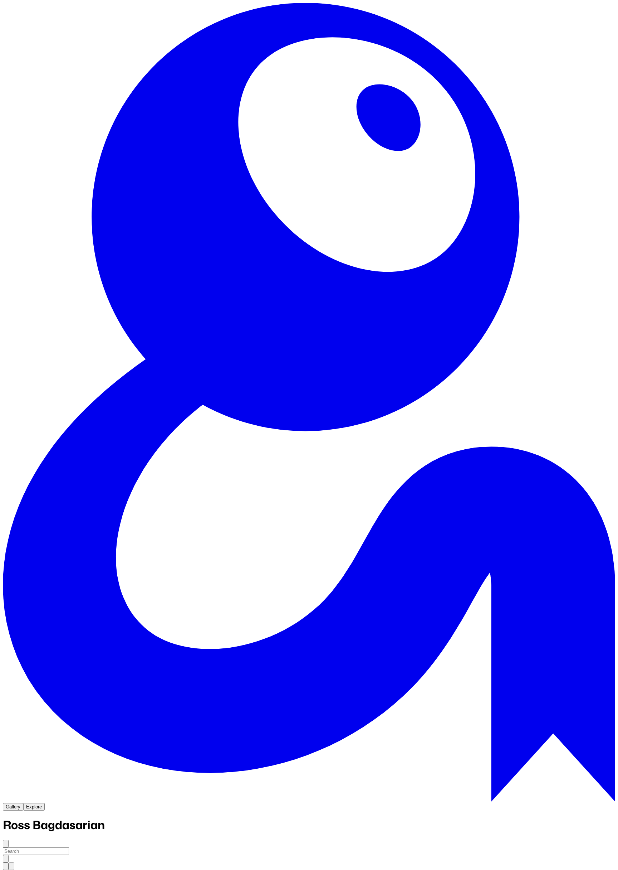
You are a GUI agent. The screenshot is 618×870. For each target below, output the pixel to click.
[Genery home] (309, 799)
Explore (34, 806)
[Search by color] (11, 866)
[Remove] (6, 843)
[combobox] (36, 851)
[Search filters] (6, 858)
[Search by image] (6, 866)
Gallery (13, 806)
